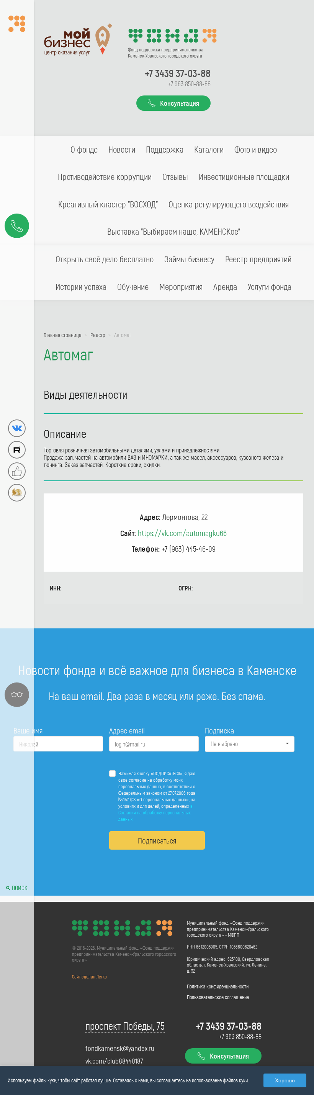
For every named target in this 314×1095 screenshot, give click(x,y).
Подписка (219, 730)
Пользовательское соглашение (218, 997)
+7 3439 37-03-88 (178, 72)
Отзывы (175, 176)
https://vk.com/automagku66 (182, 533)
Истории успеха (81, 286)
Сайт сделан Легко (89, 976)
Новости (121, 149)
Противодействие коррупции (105, 176)
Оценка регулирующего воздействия (228, 204)
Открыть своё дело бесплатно (105, 258)
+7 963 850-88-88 (189, 83)
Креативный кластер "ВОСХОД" (108, 204)
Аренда (225, 286)
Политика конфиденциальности (218, 986)
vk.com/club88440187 (114, 1061)
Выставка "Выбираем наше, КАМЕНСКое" (173, 231)
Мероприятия (181, 286)
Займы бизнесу (189, 258)
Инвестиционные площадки (244, 176)
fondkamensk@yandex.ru (119, 1048)
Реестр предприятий (258, 258)
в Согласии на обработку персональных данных (155, 812)
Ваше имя (28, 730)
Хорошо (285, 1080)
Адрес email (127, 730)
